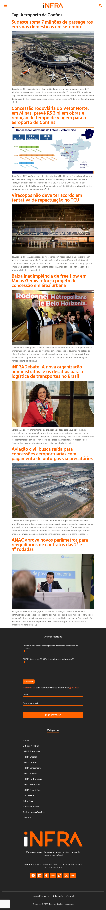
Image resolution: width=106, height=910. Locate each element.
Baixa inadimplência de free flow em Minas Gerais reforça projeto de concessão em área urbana (49, 280)
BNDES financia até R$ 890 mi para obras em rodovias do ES (48, 659)
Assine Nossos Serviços (34, 812)
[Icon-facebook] (46, 875)
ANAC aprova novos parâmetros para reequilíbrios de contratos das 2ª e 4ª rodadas (50, 544)
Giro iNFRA (28, 795)
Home (26, 740)
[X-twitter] (66, 875)
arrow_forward (24, 651)
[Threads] (73, 875)
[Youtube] (33, 875)
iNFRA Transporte (31, 751)
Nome (25, 694)
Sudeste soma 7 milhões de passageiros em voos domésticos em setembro (52, 24)
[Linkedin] (40, 875)
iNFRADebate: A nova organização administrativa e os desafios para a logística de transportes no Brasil (47, 371)
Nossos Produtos (31, 806)
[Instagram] (53, 875)
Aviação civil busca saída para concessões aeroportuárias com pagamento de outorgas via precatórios (52, 453)
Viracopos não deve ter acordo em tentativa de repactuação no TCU (47, 197)
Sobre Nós (28, 801)
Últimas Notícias (31, 745)
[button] (5, 5)
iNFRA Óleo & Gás (31, 790)
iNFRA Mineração (31, 784)
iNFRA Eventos (30, 773)
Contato (27, 817)
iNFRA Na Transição (32, 778)
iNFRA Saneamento (32, 767)
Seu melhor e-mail (30, 703)
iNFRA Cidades (30, 762)
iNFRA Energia (30, 756)
